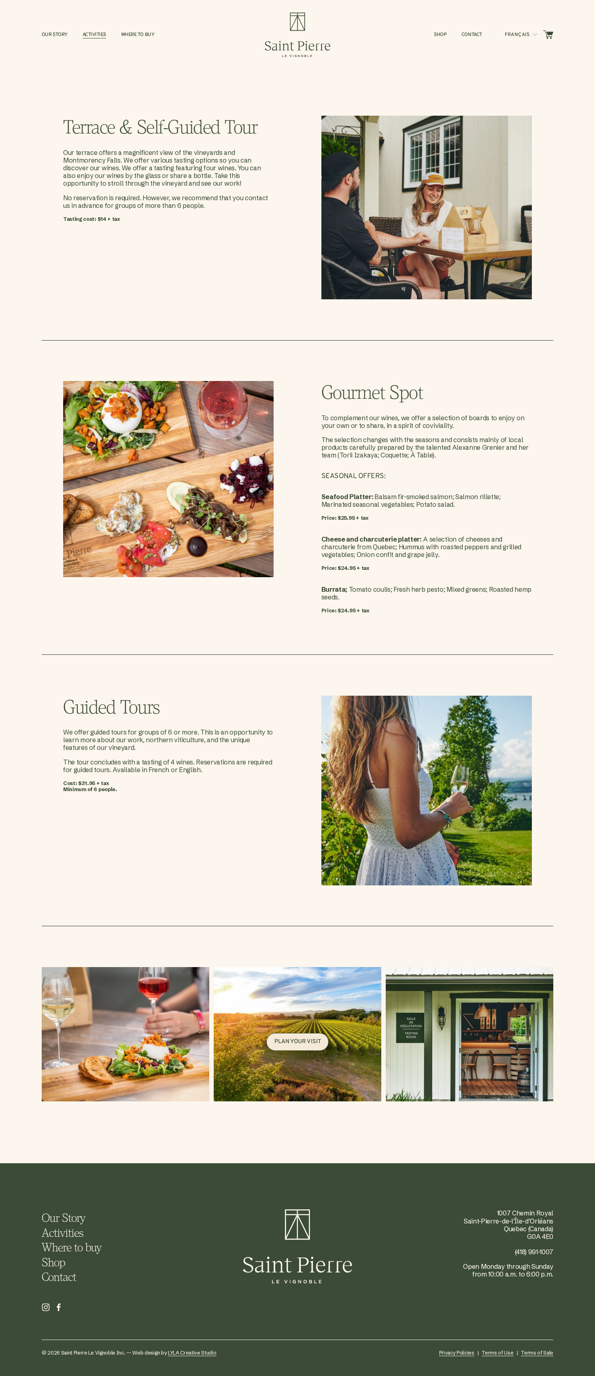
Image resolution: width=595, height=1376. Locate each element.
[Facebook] (59, 1307)
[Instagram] (46, 1307)
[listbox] (521, 34)
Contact (471, 35)
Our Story (55, 35)
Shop (440, 35)
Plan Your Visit (297, 1042)
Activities (94, 35)
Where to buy (138, 35)
